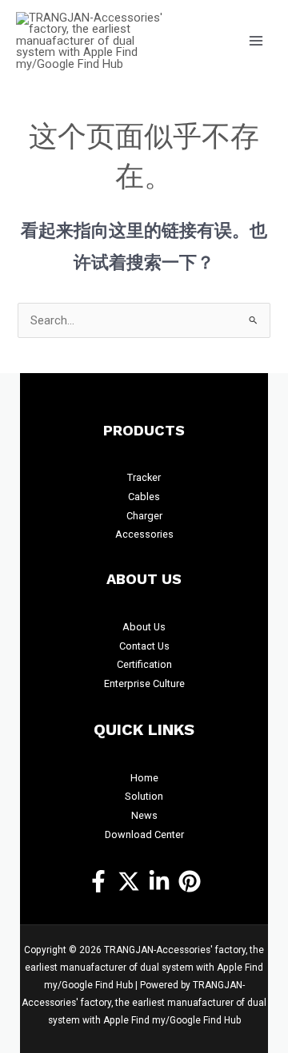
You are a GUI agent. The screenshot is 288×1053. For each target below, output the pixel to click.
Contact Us (144, 646)
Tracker (144, 477)
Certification (144, 664)
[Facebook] (98, 881)
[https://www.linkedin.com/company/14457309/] (159, 881)
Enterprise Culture (144, 683)
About (138, 627)
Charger (144, 516)
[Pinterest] (189, 881)
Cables (144, 497)
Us (160, 627)
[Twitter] (129, 881)
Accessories (144, 534)
